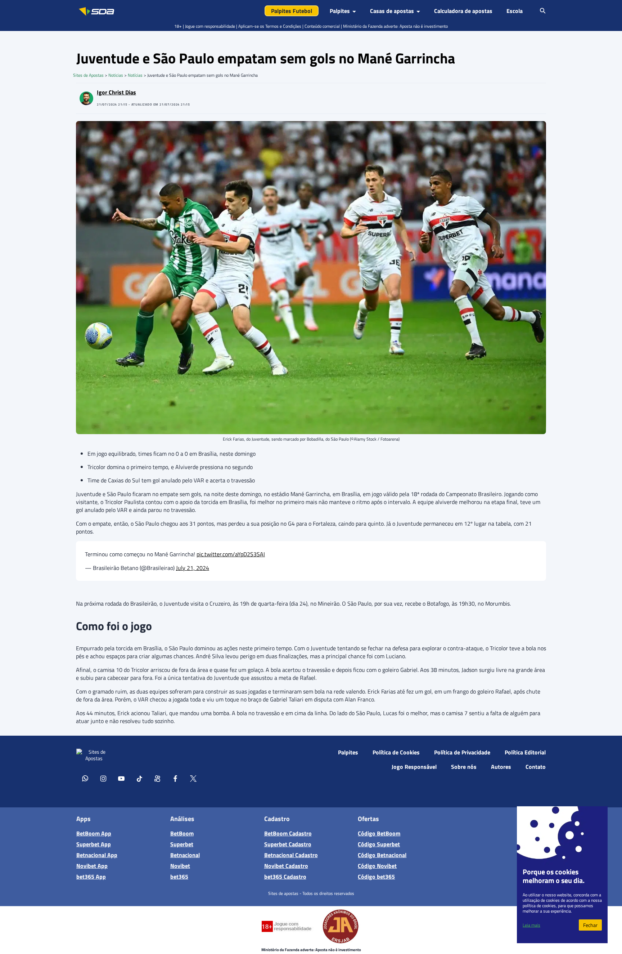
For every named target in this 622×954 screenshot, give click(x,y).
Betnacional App (96, 855)
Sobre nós (464, 766)
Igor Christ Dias (116, 92)
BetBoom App (93, 833)
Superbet (181, 844)
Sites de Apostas (88, 75)
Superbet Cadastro (287, 844)
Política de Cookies (396, 752)
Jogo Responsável (414, 766)
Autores (501, 766)
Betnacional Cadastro (291, 855)
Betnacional (185, 855)
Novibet (180, 865)
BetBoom (182, 833)
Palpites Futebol (291, 10)
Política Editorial (525, 752)
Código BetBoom (379, 833)
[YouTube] (121, 778)
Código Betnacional (382, 855)
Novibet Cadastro (286, 865)
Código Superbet (379, 844)
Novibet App (92, 865)
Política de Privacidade (462, 752)
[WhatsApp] (85, 778)
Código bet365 (376, 876)
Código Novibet (377, 865)
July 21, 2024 (192, 567)
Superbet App (93, 844)
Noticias (115, 75)
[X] (193, 778)
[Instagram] (103, 778)
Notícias (135, 75)
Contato (536, 766)
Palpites (348, 752)
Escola (514, 10)
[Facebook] (175, 778)
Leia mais (531, 925)
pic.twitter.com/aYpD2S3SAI (231, 554)
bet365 (179, 876)
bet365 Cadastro (285, 876)
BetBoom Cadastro (288, 833)
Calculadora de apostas (463, 10)
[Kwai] (157, 778)
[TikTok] (139, 778)
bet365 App (91, 876)
